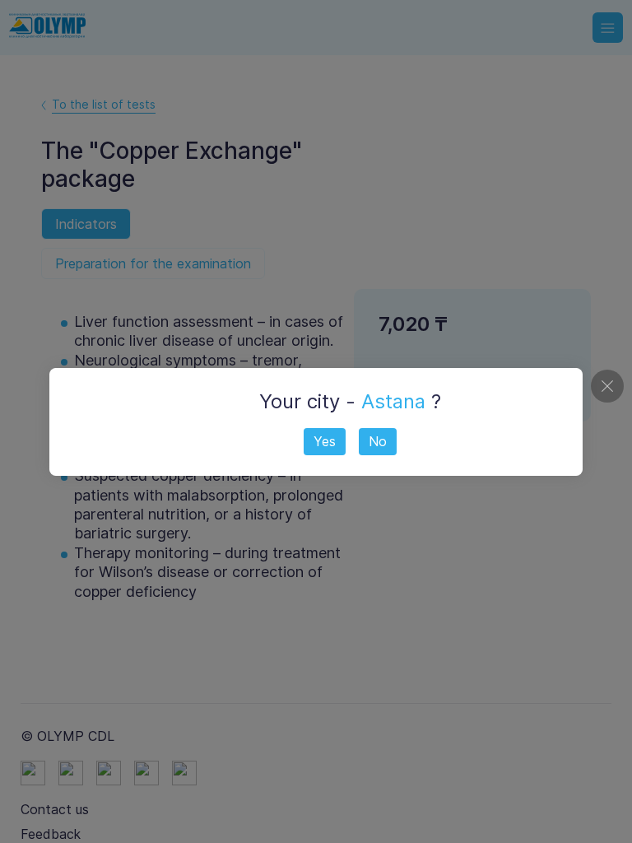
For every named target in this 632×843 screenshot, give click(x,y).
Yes (325, 441)
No (378, 441)
